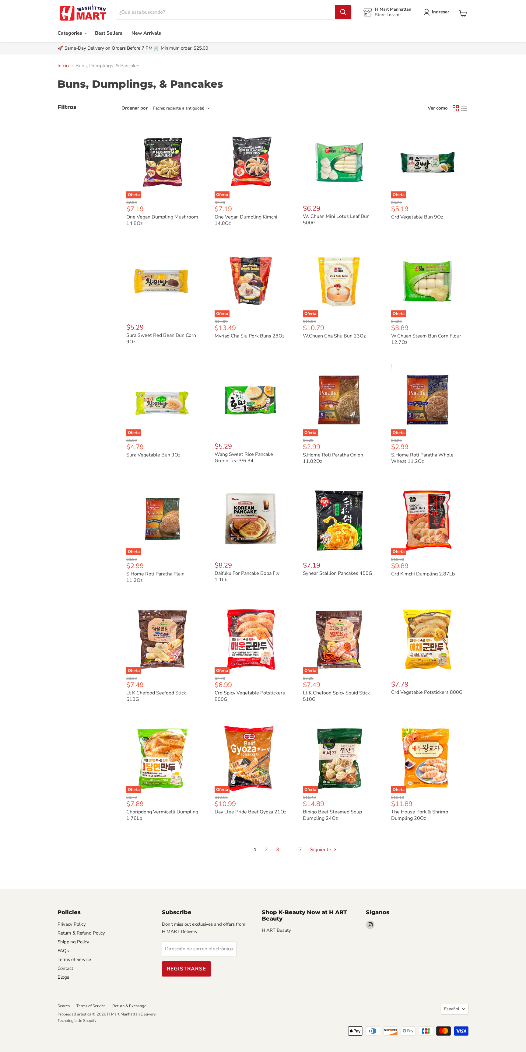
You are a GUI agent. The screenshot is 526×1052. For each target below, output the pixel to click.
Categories (70, 33)
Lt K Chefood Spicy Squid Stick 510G (336, 696)
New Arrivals (146, 33)
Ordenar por (134, 108)
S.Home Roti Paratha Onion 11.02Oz (333, 458)
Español (451, 1009)
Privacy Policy (72, 924)
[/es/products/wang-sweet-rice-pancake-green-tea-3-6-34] (251, 400)
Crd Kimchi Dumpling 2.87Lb (423, 574)
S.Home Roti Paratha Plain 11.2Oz (155, 577)
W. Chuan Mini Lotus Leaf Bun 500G (336, 219)
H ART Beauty (276, 930)
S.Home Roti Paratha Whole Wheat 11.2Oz (422, 458)
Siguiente (321, 849)
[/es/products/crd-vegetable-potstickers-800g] (427, 638)
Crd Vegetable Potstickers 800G (427, 692)
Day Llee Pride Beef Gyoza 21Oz (250, 812)
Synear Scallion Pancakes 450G (337, 573)
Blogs (63, 977)
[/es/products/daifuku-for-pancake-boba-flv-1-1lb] (251, 519)
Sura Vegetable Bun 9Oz (153, 455)
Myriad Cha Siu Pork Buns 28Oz (249, 336)
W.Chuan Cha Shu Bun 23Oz (334, 336)
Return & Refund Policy (81, 933)
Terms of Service (74, 959)
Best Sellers (108, 33)
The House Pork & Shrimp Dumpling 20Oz (419, 815)
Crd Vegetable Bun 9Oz (417, 217)
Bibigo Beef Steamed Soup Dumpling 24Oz (332, 815)
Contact (65, 968)
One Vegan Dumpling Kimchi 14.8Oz (246, 220)
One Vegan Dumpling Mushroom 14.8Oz (162, 220)
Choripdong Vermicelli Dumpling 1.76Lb (162, 815)
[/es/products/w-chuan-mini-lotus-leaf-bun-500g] (339, 162)
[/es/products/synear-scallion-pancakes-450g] (339, 519)
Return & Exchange (129, 1006)
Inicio (63, 65)
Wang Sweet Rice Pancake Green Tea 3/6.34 (244, 457)
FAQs (63, 951)
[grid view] (455, 108)
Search (64, 1006)
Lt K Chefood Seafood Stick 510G (156, 696)
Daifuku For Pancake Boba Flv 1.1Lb (247, 576)
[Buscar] (343, 12)
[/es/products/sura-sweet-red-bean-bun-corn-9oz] (162, 281)
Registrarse (186, 968)
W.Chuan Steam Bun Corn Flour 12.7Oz (426, 339)
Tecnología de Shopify (77, 1020)
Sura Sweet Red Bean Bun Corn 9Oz (161, 338)
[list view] (464, 108)
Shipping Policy (73, 942)
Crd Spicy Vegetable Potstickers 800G (250, 696)
